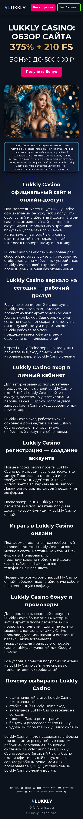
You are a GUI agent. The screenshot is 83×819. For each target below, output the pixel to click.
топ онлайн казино (21, 179)
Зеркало (72, 7)
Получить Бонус (41, 72)
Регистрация (43, 7)
